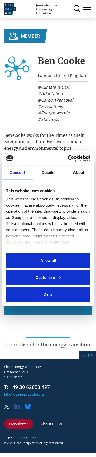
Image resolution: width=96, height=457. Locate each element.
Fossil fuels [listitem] (51, 106)
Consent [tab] (17, 172)
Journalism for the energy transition (47, 9)
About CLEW (51, 423)
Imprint (10, 437)
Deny (48, 294)
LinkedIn (19, 407)
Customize (45, 277)
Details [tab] (48, 172)
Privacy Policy (27, 437)
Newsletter (18, 423)
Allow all (48, 260)
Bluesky (29, 407)
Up (90, 355)
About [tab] (78, 172)
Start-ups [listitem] (49, 119)
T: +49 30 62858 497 (27, 387)
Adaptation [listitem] (51, 93)
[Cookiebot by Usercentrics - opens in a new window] (68, 158)
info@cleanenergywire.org (24, 394)
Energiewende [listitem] (55, 113)
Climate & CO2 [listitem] (55, 87)
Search (76, 9)
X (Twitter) (8, 407)
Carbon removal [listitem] (56, 100)
